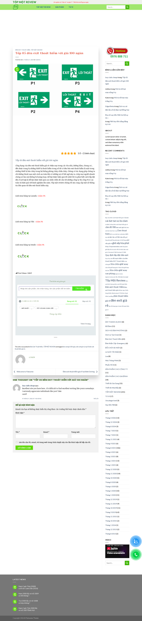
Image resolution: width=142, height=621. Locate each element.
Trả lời (96, 398)
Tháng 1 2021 (110, 465)
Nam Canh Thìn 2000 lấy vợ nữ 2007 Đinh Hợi (28, 609)
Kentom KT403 (113, 252)
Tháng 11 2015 (111, 516)
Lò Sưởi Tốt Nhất (112, 352)
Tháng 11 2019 (111, 504)
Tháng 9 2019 (110, 512)
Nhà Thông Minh (111, 360)
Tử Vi (71, 7)
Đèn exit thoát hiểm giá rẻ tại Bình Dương (79, 371)
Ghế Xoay (123, 240)
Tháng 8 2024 (110, 426)
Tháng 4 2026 (110, 418)
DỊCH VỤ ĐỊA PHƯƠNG (115, 330)
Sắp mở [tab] (86, 301)
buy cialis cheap (28, 385)
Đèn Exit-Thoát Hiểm (22, 50)
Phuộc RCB (109, 365)
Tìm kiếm (80, 288)
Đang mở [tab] (72, 301)
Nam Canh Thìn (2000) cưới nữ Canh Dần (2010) (28, 587)
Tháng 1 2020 (110, 495)
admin (38, 59)
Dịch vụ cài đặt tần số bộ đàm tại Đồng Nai (117, 108)
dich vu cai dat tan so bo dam (117, 234)
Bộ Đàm (108, 326)
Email (46, 432)
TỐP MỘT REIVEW (36, 50)
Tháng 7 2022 (110, 435)
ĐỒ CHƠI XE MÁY (112, 348)
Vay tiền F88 (110, 405)
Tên (18, 432)
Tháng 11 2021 (111, 439)
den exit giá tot (121, 227)
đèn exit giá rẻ (80, 347)
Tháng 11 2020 (111, 473)
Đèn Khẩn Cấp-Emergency (115, 343)
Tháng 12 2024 (111, 422)
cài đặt (107, 224)
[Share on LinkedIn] (58, 343)
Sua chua (107, 258)
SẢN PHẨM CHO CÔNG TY (116, 369)
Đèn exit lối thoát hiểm (121, 284)
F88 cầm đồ (121, 237)
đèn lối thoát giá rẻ (114, 306)
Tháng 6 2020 (110, 486)
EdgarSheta (109, 106)
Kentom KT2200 (121, 252)
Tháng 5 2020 (110, 491)
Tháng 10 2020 (111, 478)
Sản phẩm (59, 7)
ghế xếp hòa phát (120, 243)
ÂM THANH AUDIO (113, 322)
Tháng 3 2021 (110, 456)
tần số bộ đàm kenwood (122, 277)
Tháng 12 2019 (111, 499)
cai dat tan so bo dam (116, 220)
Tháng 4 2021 (110, 452)
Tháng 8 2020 (110, 482)
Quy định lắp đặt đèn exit (116, 255)
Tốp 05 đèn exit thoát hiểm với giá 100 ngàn (36, 160)
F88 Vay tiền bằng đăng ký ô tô (116, 122)
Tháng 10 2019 (111, 508)
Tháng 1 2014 (110, 525)
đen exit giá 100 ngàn (69, 347)
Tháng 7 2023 (110, 431)
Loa (106, 356)
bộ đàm (127, 217)
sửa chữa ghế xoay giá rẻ (111, 267)
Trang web (75, 432)
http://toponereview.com (113, 246)
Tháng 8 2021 (110, 448)
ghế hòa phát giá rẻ (115, 240)
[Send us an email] (130, 3)
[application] (117, 551)
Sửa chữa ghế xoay (119, 264)
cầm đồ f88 (110, 227)
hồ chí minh (113, 249)
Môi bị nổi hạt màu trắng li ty (115, 91)
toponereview (119, 274)
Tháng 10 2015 (111, 521)
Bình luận (20, 413)
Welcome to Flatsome (24, 371)
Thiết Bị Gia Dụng (112, 383)
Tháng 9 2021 (110, 443)
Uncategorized (111, 400)
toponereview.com (110, 277)
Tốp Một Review (43, 7)
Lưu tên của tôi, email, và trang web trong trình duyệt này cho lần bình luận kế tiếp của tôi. (55, 442)
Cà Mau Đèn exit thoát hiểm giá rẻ (118, 224)
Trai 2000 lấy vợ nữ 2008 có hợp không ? (28, 602)
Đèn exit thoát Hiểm (114, 287)
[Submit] (127, 7)
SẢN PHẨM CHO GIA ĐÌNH (116, 376)
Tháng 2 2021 (110, 461)
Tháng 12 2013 (111, 529)
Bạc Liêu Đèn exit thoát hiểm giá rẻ (114, 217)
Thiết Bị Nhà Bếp (112, 388)
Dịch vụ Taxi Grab (112, 335)
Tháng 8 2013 (110, 534)
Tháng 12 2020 (111, 469)
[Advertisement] (71, 26)
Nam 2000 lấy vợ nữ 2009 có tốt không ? (28, 594)
